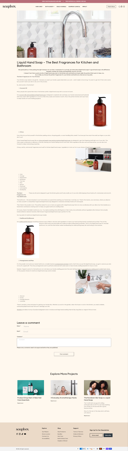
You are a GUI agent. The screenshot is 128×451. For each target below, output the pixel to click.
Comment (20, 336)
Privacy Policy (77, 436)
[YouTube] (25, 434)
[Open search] (119, 6)
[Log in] (122, 6)
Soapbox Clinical (62, 440)
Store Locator (46, 434)
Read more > (20, 403)
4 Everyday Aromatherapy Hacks (64, 398)
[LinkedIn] (22, 434)
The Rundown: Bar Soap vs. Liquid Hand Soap (97, 399)
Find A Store (111, 6)
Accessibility (45, 438)
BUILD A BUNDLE (61, 6)
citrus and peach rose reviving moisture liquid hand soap (54, 140)
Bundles (60, 434)
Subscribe (108, 435)
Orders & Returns (78, 434)
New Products (62, 431)
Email (18, 331)
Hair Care (60, 436)
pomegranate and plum (62, 264)
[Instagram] (20, 434)
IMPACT (85, 6)
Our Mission (45, 431)
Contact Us (45, 436)
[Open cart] (124, 6)
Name (19, 326)
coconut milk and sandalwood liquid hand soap (32, 95)
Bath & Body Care (63, 438)
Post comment (64, 354)
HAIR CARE (39, 6)
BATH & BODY (49, 6)
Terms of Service (78, 431)
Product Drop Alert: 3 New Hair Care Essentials (29, 399)
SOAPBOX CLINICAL (74, 6)
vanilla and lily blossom (25, 221)
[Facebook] (17, 434)
